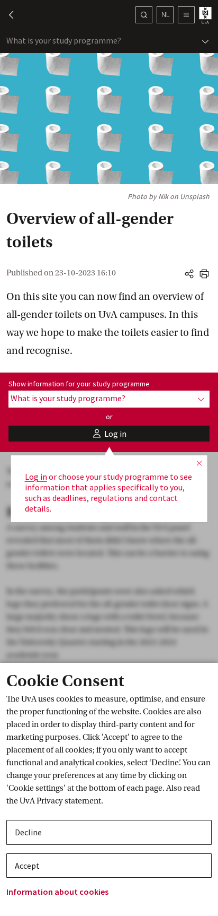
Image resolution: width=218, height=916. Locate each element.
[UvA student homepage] (206, 15)
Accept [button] (27, 865)
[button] (6, 15)
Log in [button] (36, 476)
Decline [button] (28, 832)
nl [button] (165, 14)
